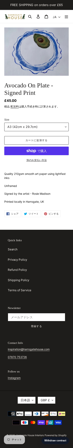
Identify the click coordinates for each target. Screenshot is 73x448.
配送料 (15, 106)
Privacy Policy (17, 259)
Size (6, 119)
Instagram (14, 377)
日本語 (25, 400)
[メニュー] (66, 16)
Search (13, 249)
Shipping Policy (18, 280)
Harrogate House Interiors (30, 435)
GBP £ (45, 400)
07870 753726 (17, 357)
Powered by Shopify (56, 435)
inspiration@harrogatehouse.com (29, 349)
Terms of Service (19, 290)
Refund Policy (17, 270)
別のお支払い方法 (36, 160)
